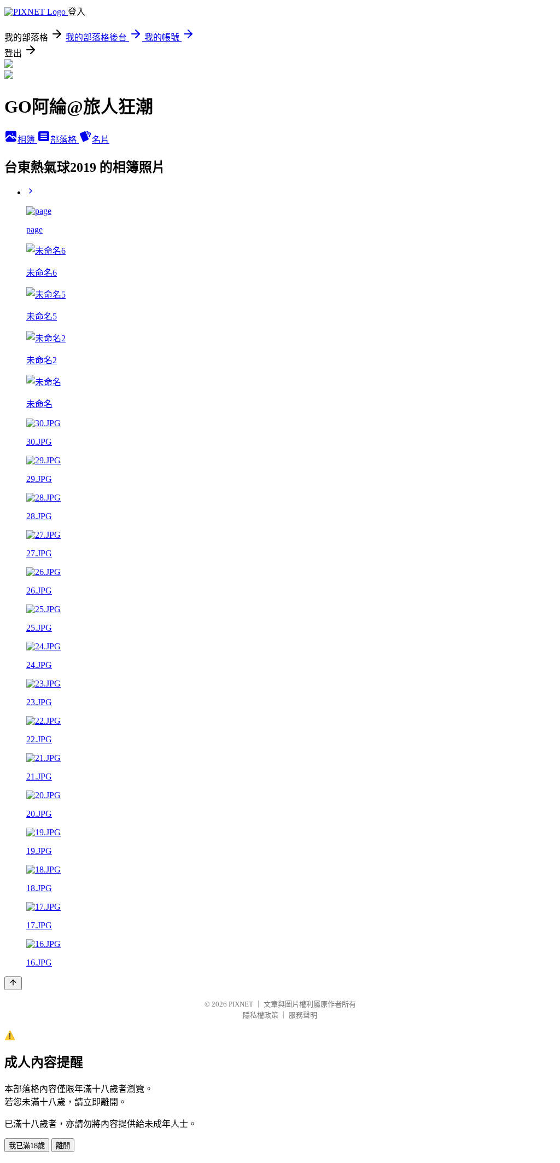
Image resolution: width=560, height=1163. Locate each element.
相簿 (27, 139)
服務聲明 (303, 1015)
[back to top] (13, 983)
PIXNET (241, 1004)
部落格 (64, 139)
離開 (63, 1146)
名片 (100, 139)
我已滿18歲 (27, 1146)
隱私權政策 (260, 1015)
